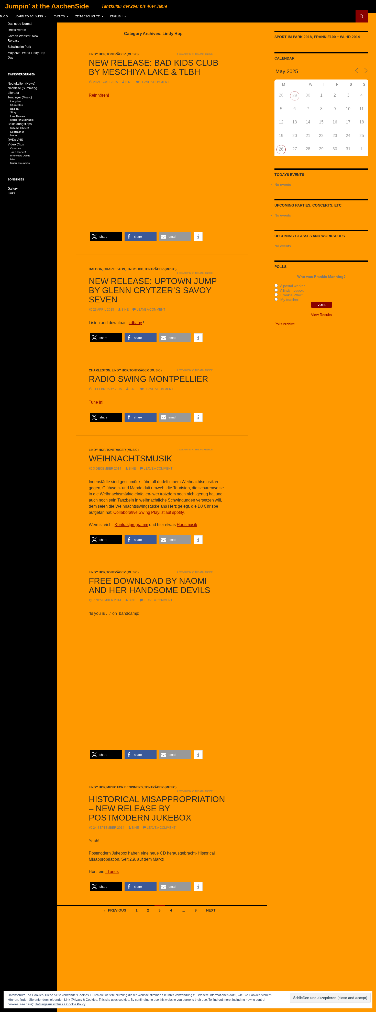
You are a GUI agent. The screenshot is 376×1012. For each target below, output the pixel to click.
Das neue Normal (20, 24)
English (116, 16)
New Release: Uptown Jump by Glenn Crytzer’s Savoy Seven (153, 290)
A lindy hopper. (291, 290)
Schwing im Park (19, 47)
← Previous (114, 910)
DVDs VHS (15, 140)
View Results (321, 315)
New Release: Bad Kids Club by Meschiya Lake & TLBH (153, 67)
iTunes (112, 871)
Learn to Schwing (29, 16)
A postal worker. (292, 286)
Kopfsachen (17, 131)
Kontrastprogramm (131, 524)
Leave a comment (154, 82)
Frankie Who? (291, 295)
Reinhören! (99, 95)
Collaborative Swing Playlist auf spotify (148, 512)
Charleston (114, 269)
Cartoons (15, 148)
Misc (12, 159)
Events (59, 16)
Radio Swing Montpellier (148, 379)
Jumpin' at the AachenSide (47, 6)
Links (11, 193)
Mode (13, 135)
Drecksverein (17, 30)
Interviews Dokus (20, 155)
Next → (213, 910)
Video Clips (16, 144)
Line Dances (17, 116)
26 (281, 149)
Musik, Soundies (20, 163)
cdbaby (135, 323)
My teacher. (289, 300)
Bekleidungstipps (20, 124)
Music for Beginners (124, 787)
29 (294, 95)
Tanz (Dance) (18, 152)
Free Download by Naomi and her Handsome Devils (149, 585)
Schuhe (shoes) (19, 128)
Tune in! (96, 402)
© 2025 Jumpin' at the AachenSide (195, 54)
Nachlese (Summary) (22, 88)
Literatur (13, 93)
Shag (13, 112)
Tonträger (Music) (122, 54)
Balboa (95, 269)
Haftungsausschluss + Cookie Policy (60, 1004)
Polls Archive (284, 324)
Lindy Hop (97, 54)
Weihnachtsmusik (130, 458)
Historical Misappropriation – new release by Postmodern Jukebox (157, 808)
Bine (128, 82)
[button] (106, 236)
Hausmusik (187, 524)
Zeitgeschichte (87, 16)
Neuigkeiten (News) (21, 83)
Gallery (13, 188)
